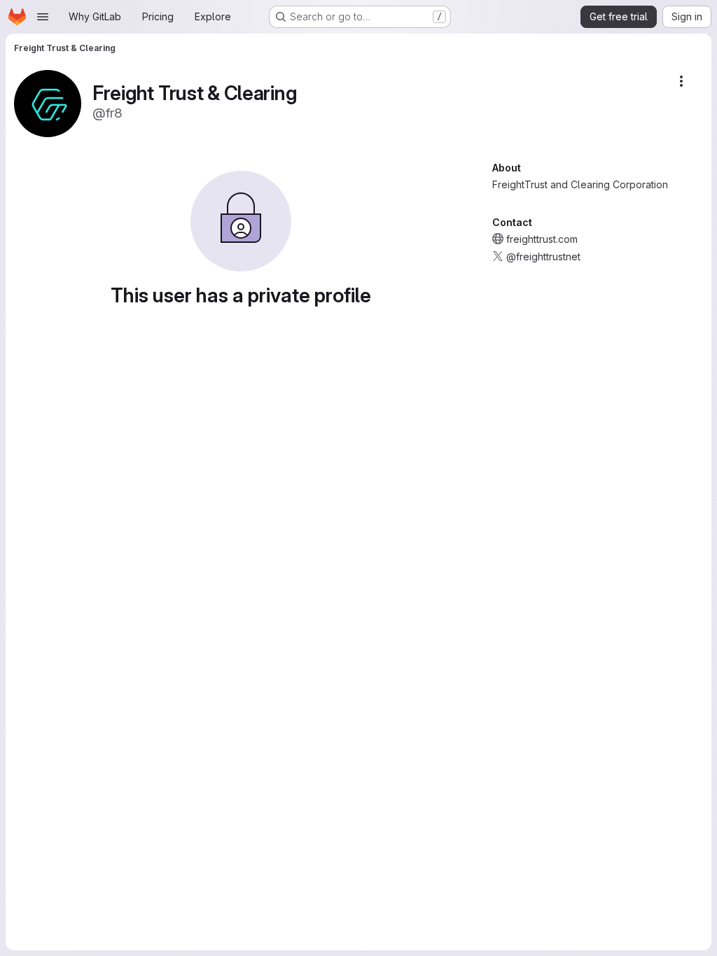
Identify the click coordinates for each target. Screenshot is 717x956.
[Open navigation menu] (43, 17)
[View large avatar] (47, 102)
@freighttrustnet (543, 256)
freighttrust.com (542, 239)
